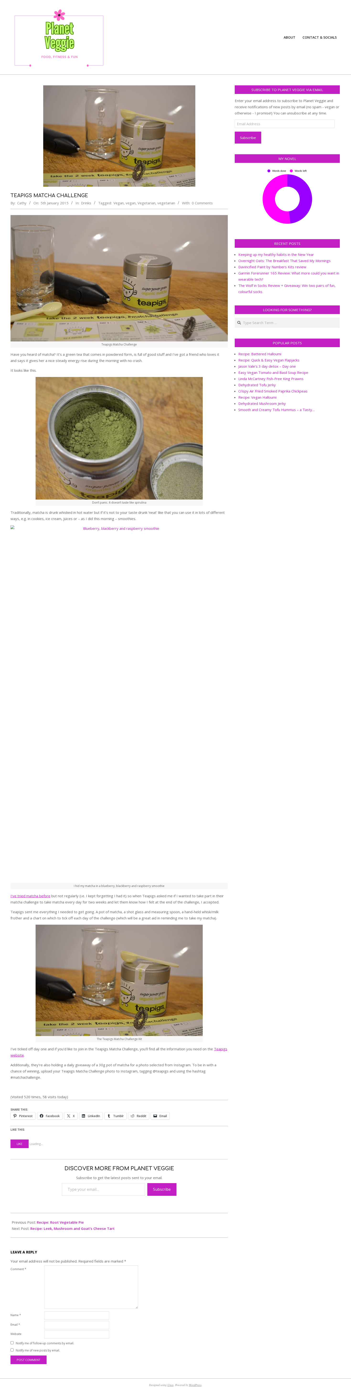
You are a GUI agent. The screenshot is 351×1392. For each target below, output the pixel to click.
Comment (18, 1269)
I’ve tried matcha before (30, 895)
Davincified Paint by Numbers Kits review (272, 266)
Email (15, 1325)
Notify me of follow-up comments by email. (45, 1343)
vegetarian (166, 203)
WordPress (195, 1385)
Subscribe (162, 1189)
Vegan (118, 203)
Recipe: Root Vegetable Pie (60, 1222)
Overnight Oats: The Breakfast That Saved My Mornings (284, 260)
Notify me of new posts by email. (38, 1350)
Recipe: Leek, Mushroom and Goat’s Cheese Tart (72, 1228)
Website (16, 1334)
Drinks (86, 203)
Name (16, 1315)
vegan (131, 203)
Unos (170, 1385)
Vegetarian (146, 203)
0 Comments (202, 203)
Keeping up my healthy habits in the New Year (276, 254)
